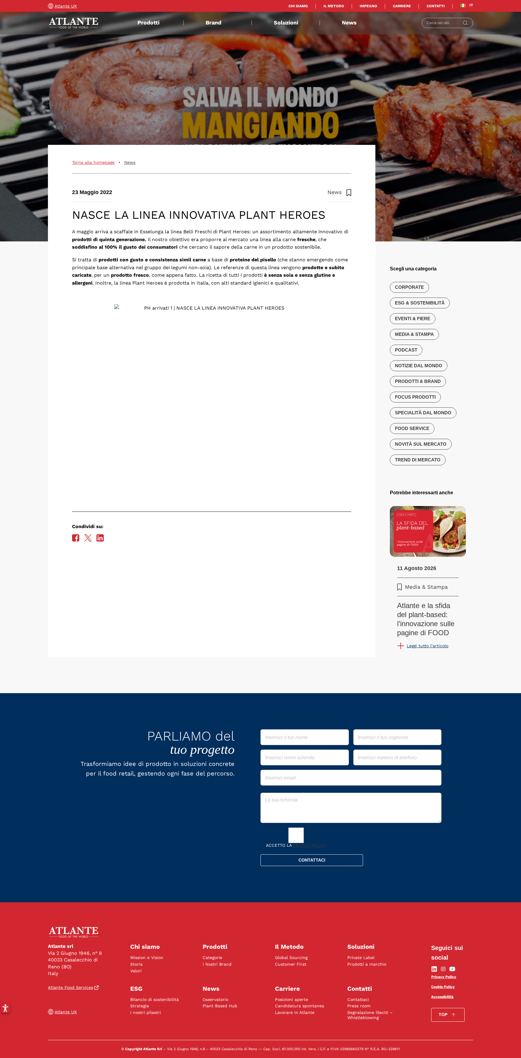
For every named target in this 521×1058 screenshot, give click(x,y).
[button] (5, 1008)
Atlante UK (66, 6)
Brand (213, 22)
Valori (136, 970)
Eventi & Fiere (412, 318)
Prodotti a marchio (366, 964)
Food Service (412, 428)
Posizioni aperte (291, 999)
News (349, 22)
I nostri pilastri (145, 1012)
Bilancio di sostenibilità (154, 999)
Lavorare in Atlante (294, 1012)
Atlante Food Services (70, 987)
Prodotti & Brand (418, 381)
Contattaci (358, 999)
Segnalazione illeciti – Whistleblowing (370, 1015)
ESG (136, 988)
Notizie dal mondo (418, 365)
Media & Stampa (414, 334)
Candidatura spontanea (299, 1005)
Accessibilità (442, 997)
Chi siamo (298, 6)
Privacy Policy (309, 845)
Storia (136, 964)
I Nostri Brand (217, 964)
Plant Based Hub (220, 1005)
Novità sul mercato (421, 444)
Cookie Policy (443, 987)
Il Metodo (334, 6)
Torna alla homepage (93, 162)
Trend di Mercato (417, 459)
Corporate (409, 287)
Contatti (436, 6)
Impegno (368, 6)
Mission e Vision (146, 957)
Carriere (402, 6)
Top (443, 1014)
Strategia (139, 1005)
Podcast (406, 349)
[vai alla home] (73, 23)
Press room (359, 1005)
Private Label (360, 957)
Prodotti (148, 22)
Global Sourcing (291, 957)
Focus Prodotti (415, 397)
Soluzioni (286, 22)
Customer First (290, 964)
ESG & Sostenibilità (420, 302)
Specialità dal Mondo (423, 412)
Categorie (212, 957)
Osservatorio (215, 999)
